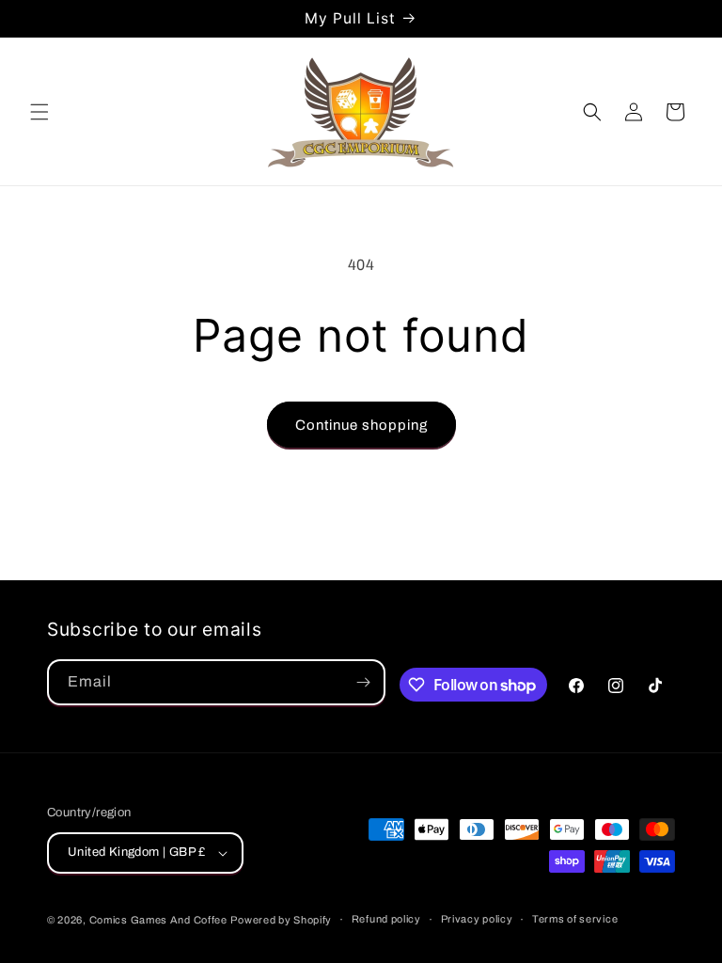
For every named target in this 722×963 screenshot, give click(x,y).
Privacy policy (477, 918)
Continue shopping (361, 425)
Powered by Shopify (281, 919)
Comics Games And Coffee (158, 919)
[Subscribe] (363, 682)
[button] (39, 112)
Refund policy (386, 918)
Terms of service (575, 918)
